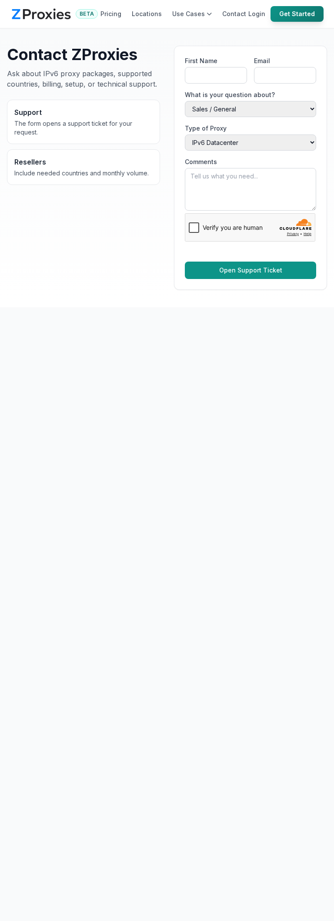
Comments (201, 161)
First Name (201, 60)
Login (256, 13)
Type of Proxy (206, 128)
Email (262, 60)
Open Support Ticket (250, 270)
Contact (234, 13)
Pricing (110, 13)
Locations (147, 13)
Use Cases (188, 13)
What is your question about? (230, 94)
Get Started (297, 13)
